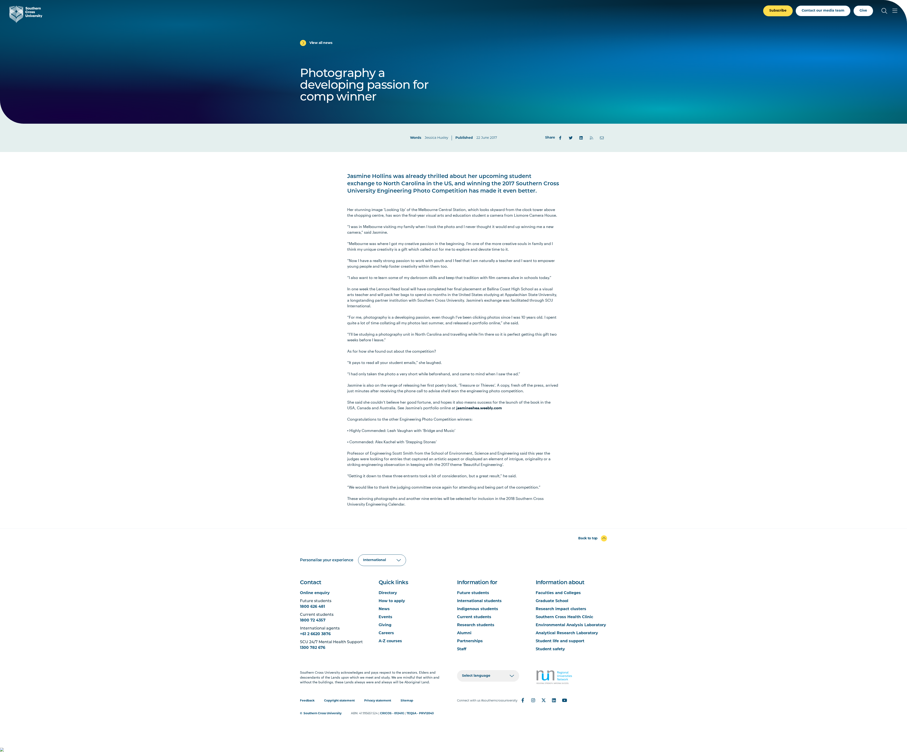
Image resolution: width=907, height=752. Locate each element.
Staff (461, 649)
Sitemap (407, 700)
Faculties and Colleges (558, 593)
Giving (385, 625)
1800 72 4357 (312, 620)
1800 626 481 (312, 607)
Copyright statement (339, 700)
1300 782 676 (312, 648)
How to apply (392, 601)
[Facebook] (560, 138)
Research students (475, 625)
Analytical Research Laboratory (567, 633)
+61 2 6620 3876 (315, 634)
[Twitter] (570, 138)
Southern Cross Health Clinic (564, 617)
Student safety (550, 649)
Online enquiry (315, 593)
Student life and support (560, 641)
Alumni (464, 633)
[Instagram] (533, 700)
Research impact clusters (561, 609)
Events (385, 617)
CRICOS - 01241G (392, 713)
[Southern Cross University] (25, 14)
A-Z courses (390, 641)
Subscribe (778, 11)
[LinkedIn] (581, 138)
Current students (474, 617)
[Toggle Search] (884, 11)
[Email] (602, 138)
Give (863, 11)
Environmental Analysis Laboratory (571, 625)
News (384, 609)
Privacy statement (377, 700)
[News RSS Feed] (591, 138)
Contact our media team (823, 11)
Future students (473, 593)
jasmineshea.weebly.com (479, 408)
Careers (386, 633)
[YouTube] (564, 700)
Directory (388, 593)
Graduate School (552, 601)
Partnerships (470, 641)
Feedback (307, 700)
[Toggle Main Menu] (895, 11)
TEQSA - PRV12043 (420, 713)
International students (479, 601)
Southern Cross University (323, 713)
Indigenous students (477, 609)
